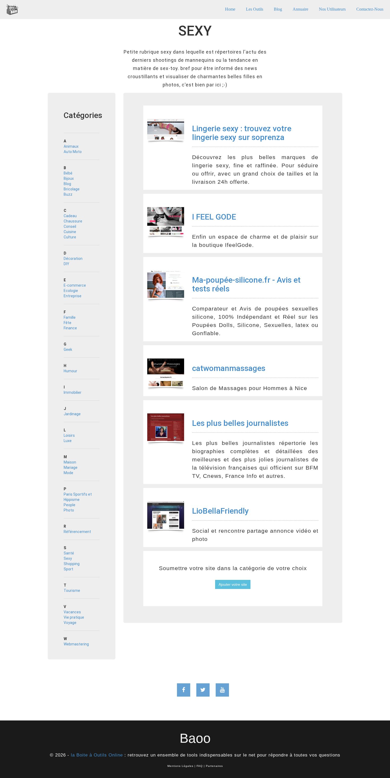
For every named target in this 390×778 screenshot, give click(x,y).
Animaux (71, 146)
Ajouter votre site (233, 584)
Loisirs (69, 435)
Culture (70, 237)
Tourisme (72, 590)
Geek (68, 349)
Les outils (254, 9)
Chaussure (73, 221)
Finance (70, 328)
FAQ (200, 765)
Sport (68, 569)
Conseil (70, 226)
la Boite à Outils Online (97, 755)
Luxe (68, 441)
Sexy (68, 558)
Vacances (72, 612)
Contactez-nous (369, 9)
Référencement (77, 532)
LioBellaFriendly (220, 510)
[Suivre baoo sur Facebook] (183, 690)
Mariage (70, 467)
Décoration (73, 258)
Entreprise (72, 296)
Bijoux (69, 178)
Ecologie (71, 291)
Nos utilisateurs (332, 9)
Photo (69, 510)
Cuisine (70, 232)
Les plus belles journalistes (240, 423)
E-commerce (75, 285)
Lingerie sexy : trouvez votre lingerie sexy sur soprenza (241, 133)
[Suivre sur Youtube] (222, 690)
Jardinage (72, 414)
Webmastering (76, 644)
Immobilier (72, 392)
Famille (70, 317)
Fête (67, 323)
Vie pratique (74, 617)
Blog (278, 9)
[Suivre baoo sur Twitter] (203, 690)
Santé (69, 553)
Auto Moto (73, 152)
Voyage (70, 622)
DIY (66, 264)
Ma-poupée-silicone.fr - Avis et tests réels (246, 284)
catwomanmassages (228, 368)
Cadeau (70, 216)
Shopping (72, 564)
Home (230, 9)
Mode (68, 473)
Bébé (68, 173)
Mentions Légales (180, 765)
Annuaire (300, 9)
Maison (70, 462)
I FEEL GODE (214, 216)
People (69, 505)
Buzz (68, 194)
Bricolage (72, 189)
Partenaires (214, 765)
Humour (70, 371)
